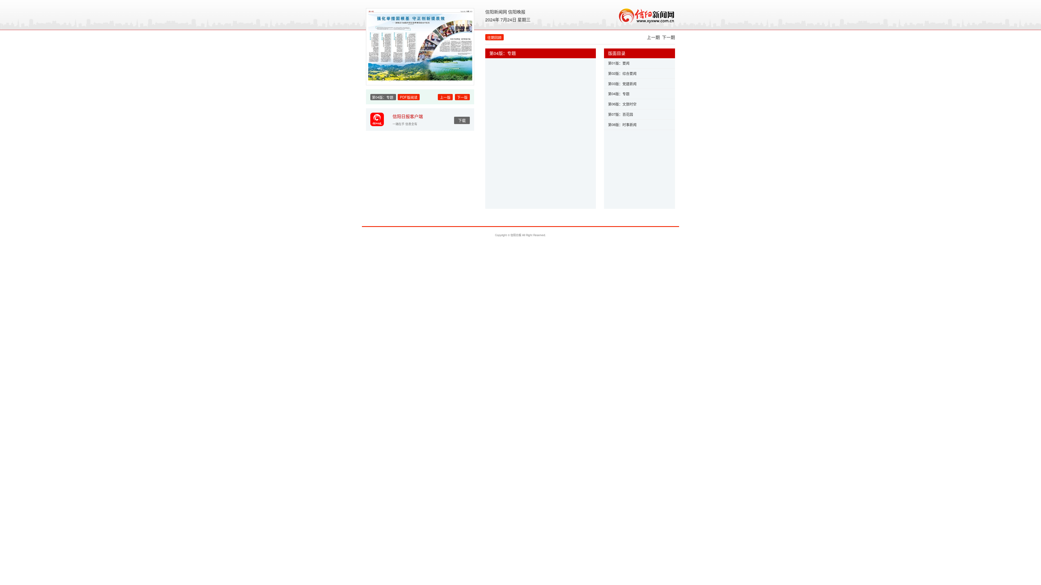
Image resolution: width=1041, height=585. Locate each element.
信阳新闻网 (496, 12)
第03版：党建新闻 (622, 83)
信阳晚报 (516, 12)
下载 (462, 120)
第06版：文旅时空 (622, 103)
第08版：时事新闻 (622, 124)
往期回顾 (494, 37)
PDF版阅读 (408, 97)
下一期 (668, 37)
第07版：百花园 (620, 114)
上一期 (653, 37)
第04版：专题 (618, 93)
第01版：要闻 (618, 63)
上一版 (445, 97)
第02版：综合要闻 (622, 73)
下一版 (462, 97)
